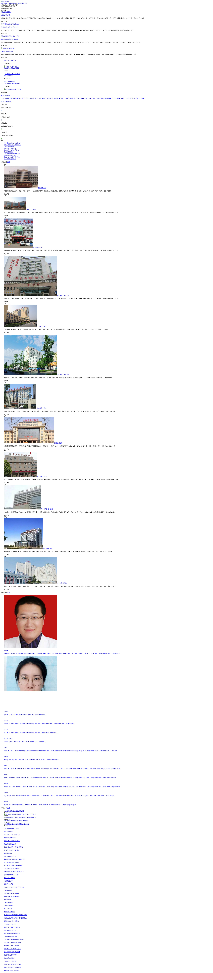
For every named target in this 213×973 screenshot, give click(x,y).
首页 (2, 3)
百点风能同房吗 (8, 75)
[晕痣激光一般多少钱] (10, 66)
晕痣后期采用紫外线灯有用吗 (9, 39)
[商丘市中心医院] (20, 476)
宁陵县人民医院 (42, 326)
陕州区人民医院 (31, 209)
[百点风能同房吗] (9, 81)
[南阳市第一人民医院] (30, 295)
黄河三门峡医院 (62, 583)
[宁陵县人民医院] (20, 326)
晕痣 (15, 3)
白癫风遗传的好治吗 (10, 155)
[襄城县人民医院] (23, 548)
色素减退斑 (20, 3)
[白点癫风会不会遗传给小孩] (12, 89)
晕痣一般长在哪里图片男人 (12, 157)
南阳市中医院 (42, 188)
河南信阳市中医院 (41, 408)
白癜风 (25, 3)
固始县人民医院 (37, 247)
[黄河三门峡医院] (30, 583)
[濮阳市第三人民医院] (30, 374)
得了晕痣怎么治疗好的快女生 (9, 27)
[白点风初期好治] (6, 12)
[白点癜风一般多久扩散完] (12, 74)
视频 (4, 3)
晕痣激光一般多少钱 (10, 60)
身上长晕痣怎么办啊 (10, 159)
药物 (12, 3)
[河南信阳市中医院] (20, 408)
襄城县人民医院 (47, 548)
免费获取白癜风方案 (7, 8)
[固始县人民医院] (18, 247)
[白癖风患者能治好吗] (7, 48)
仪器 (10, 3)
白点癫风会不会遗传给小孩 (12, 83)
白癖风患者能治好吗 (7, 51)
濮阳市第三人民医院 (63, 374)
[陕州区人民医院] (15, 209)
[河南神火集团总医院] (22, 509)
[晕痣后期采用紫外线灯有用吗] (10, 36)
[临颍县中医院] (29, 443)
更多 (8, 162)
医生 (7, 3)
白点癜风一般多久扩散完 (11, 68)
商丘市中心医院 (42, 476)
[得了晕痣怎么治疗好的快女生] (10, 24)
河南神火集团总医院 (47, 509)
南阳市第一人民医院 (63, 295)
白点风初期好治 (5, 15)
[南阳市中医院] (21, 188)
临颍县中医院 (58, 443)
